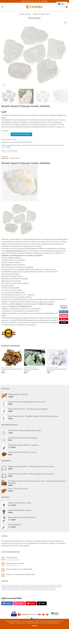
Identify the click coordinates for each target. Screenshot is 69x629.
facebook (8, 603)
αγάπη (3, 586)
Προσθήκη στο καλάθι (21, 134)
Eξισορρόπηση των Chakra (15, 563)
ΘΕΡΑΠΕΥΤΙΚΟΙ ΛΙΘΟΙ (26, 142)
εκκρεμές (10, 589)
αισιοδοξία (10, 586)
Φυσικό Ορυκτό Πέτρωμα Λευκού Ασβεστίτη (56, 370)
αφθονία (53, 586)
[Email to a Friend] (12, 151)
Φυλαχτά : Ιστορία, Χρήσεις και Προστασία (20, 574)
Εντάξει (34, 625)
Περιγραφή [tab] (4, 158)
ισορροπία (34, 589)
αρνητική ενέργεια (34, 586)
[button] (2, 7)
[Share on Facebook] (6, 151)
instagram (20, 603)
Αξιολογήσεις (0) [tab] (14, 158)
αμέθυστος (18, 586)
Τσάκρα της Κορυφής (44, 145)
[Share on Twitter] (9, 151)
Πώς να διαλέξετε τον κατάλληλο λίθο (19, 569)
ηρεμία (21, 589)
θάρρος (27, 589)
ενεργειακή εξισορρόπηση (13, 145)
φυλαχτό (52, 589)
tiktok (43, 603)
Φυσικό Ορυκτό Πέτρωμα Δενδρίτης (31, 370)
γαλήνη (59, 586)
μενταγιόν (41, 589)
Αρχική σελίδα (24, 14)
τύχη (46, 589)
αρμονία (24, 586)
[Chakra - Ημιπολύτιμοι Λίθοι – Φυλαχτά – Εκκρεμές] (34, 7)
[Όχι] (66, 624)
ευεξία (16, 589)
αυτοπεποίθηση (44, 586)
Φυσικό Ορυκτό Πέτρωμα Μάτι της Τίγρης (11, 370)
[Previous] (5, 54)
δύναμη (4, 589)
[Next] (64, 54)
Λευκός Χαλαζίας (11, 557)
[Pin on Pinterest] (15, 151)
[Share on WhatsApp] (3, 151)
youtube (32, 603)
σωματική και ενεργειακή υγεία (29, 145)
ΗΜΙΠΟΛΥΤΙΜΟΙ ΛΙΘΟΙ (41, 14)
